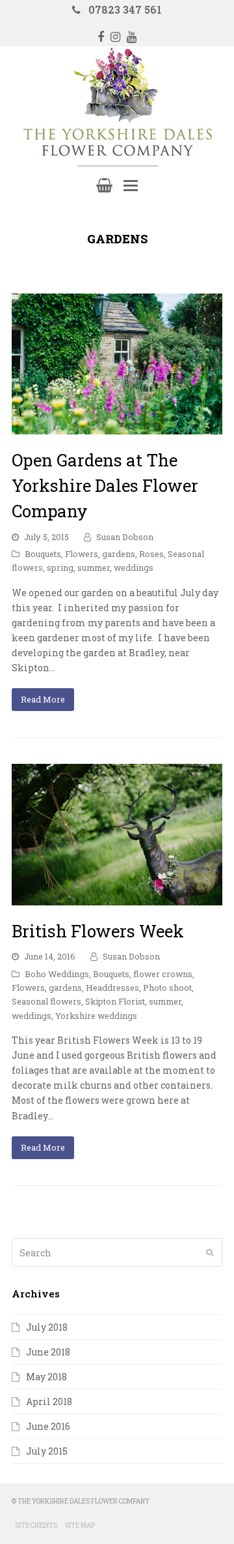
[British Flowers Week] (117, 898)
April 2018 (49, 1401)
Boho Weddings (57, 974)
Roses (151, 554)
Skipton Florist (115, 1001)
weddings (133, 567)
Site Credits (36, 1525)
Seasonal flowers (46, 1001)
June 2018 (48, 1352)
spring (60, 567)
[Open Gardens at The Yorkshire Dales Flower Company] (117, 427)
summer (93, 567)
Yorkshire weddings (96, 1016)
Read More (43, 699)
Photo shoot (167, 987)
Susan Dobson (124, 537)
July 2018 (47, 1327)
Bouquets (43, 554)
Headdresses (112, 987)
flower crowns (162, 974)
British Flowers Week (98, 931)
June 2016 (48, 1426)
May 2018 (46, 1376)
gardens (118, 554)
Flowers (81, 554)
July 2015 (47, 1451)
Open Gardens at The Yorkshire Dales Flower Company (105, 485)
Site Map (80, 1525)
